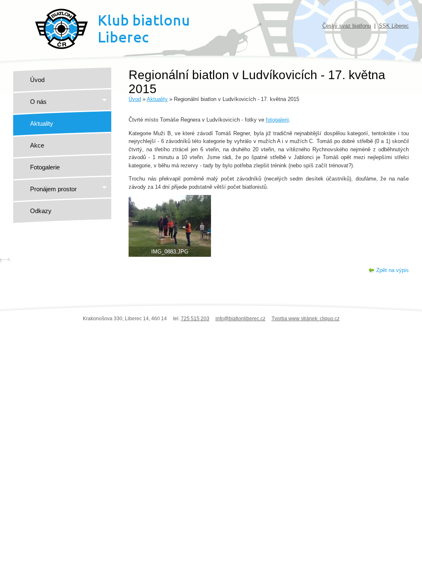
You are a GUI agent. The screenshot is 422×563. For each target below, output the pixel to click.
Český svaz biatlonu (346, 26)
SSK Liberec (394, 26)
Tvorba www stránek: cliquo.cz (306, 318)
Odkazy (41, 210)
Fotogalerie (45, 167)
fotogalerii (277, 120)
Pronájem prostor (53, 188)
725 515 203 (195, 318)
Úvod (37, 79)
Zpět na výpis (392, 270)
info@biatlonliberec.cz (240, 318)
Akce (37, 145)
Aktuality (41, 123)
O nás (38, 101)
